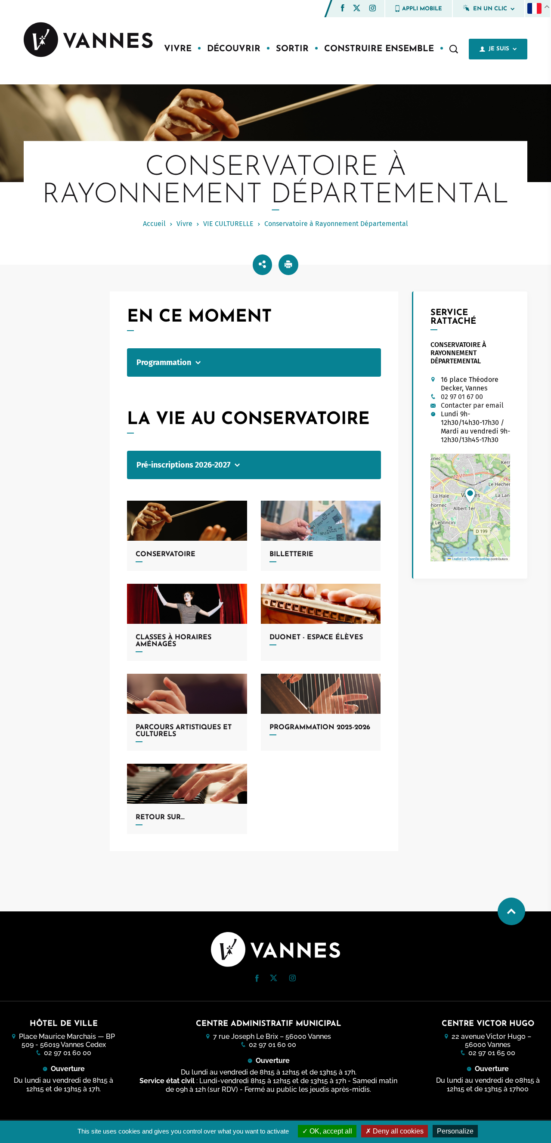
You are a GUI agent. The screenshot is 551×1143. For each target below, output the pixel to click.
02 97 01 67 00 (462, 397)
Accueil (154, 224)
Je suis (499, 49)
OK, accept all (330, 1131)
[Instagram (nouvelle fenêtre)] (372, 9)
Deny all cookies (397, 1131)
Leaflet (456, 558)
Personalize (455, 1131)
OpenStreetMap (478, 558)
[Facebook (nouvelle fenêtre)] (342, 9)
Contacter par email (472, 405)
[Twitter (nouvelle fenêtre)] (356, 9)
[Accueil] (88, 40)
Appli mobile (422, 9)
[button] (342, 8)
